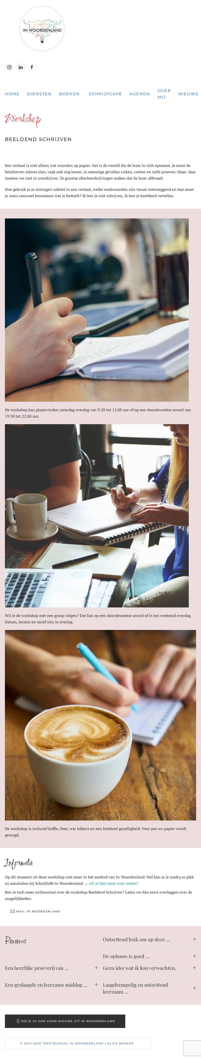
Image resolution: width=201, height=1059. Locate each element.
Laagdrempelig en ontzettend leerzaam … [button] (135, 988)
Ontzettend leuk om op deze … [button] (136, 939)
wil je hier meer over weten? (113, 883)
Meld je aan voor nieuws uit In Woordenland (68, 1021)
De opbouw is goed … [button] (126, 956)
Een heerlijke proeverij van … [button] (37, 967)
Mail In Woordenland (38, 911)
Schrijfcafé (105, 94)
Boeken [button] (69, 94)
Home (12, 94)
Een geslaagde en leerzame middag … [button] (46, 984)
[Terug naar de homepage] (100, 29)
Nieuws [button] (188, 94)
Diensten (39, 94)
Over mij (164, 93)
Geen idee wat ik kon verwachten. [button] (139, 967)
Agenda (139, 94)
